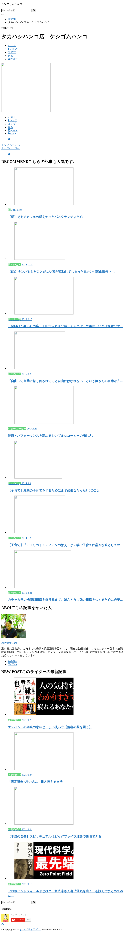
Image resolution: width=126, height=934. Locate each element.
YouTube (12, 664)
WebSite (12, 661)
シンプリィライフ (11, 4)
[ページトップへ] (2, 923)
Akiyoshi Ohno (9, 642)
